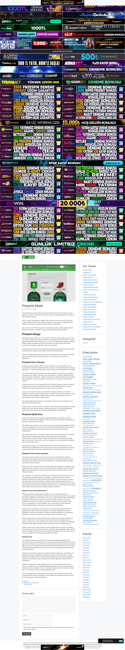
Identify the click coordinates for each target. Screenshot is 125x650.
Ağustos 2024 (87, 560)
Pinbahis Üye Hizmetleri (90, 324)
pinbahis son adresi (95, 482)
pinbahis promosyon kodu (93, 476)
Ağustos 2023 (87, 589)
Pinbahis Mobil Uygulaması (90, 460)
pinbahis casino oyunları (89, 404)
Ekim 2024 (86, 555)
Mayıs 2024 (86, 567)
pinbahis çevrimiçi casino (89, 506)
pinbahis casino (87, 408)
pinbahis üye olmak (94, 512)
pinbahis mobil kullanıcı (87, 458)
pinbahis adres (86, 381)
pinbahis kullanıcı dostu (87, 445)
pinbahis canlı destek (89, 402)
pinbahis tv (96, 488)
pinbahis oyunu (96, 466)
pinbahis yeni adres (88, 498)
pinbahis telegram (88, 486)
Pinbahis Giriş (87, 272)
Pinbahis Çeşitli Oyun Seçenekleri (92, 302)
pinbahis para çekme (89, 471)
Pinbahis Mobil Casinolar (90, 299)
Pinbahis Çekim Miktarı (89, 294)
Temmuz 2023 (87, 592)
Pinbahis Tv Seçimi (88, 284)
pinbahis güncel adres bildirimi (88, 425)
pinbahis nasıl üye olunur (97, 465)
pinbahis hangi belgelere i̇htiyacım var (90, 435)
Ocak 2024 (86, 577)
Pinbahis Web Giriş (88, 277)
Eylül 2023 (86, 587)
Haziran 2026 (87, 537)
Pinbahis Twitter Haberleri (90, 297)
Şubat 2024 (86, 574)
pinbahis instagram (89, 437)
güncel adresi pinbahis (88, 372)
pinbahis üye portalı (86, 514)
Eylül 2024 (86, 557)
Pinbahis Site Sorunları (89, 312)
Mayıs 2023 (86, 597)
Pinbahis (26, 581)
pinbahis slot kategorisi (87, 482)
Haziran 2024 (87, 565)
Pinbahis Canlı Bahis (90, 397)
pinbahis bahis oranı (97, 389)
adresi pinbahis (87, 356)
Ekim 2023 (86, 584)
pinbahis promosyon (90, 473)
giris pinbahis (87, 368)
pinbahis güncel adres (88, 423)
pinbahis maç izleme (89, 451)
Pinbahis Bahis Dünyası (89, 314)
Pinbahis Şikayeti (88, 321)
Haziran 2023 (87, 594)
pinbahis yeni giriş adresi (89, 504)
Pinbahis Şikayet (88, 516)
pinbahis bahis (88, 387)
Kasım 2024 (86, 552)
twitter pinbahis (88, 518)
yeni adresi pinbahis (90, 520)
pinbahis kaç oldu (88, 443)
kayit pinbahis (88, 377)
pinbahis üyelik (87, 508)
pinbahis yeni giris (89, 502)
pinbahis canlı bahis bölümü (88, 398)
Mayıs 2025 (86, 545)
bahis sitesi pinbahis (91, 359)
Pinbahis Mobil (34, 582)
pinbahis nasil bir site (91, 463)
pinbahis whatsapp (88, 496)
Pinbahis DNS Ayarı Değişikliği (91, 326)
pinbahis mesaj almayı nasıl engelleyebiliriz (91, 524)
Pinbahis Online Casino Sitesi (91, 319)
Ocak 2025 (86, 550)
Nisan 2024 (86, 570)
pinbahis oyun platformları (87, 466)
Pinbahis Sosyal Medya (89, 304)
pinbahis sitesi (96, 480)
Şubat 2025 (86, 547)
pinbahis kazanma (97, 441)
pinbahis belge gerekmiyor (88, 394)
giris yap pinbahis (88, 370)
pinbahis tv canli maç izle (90, 492)
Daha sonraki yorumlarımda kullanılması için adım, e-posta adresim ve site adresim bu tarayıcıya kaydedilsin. (49, 628)
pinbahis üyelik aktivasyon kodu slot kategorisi (91, 510)
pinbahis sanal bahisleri (97, 477)
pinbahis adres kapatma (87, 385)
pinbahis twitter (87, 494)
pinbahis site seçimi (86, 480)
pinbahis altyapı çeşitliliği (97, 385)
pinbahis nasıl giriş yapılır (87, 465)
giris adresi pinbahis (89, 366)
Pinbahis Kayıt (88, 441)
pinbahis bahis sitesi (92, 392)
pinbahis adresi (89, 383)
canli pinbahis (87, 361)
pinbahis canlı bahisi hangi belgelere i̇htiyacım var (92, 400)
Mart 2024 (86, 572)
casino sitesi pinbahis (92, 363)
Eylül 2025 (86, 540)
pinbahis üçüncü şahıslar (95, 514)
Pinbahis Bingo (27, 582)
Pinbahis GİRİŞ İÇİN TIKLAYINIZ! (63, 51)
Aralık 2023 (86, 579)
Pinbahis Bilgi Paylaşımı (89, 307)
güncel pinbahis (89, 374)
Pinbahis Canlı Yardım (89, 309)
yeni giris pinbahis (87, 522)
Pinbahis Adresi (87, 270)
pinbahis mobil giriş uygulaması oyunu (90, 456)
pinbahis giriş (89, 416)
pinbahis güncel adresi (91, 427)
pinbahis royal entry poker (87, 477)
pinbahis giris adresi (91, 410)
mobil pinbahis (87, 379)
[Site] (31, 88)
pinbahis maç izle (88, 449)
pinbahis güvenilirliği (88, 431)
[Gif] (62, 123)
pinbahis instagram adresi (87, 439)
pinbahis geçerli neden (96, 408)
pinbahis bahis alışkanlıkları (88, 389)
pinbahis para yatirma (90, 469)
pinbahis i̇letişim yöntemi (97, 439)
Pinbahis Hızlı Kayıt (88, 317)
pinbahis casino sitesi (88, 406)
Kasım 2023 (86, 582)
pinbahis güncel (89, 421)
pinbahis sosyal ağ (87, 484)
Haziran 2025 (87, 542)
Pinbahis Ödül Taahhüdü (90, 280)
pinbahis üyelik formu (87, 512)
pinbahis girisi (89, 413)
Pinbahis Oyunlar (28, 584)
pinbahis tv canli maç (89, 490)
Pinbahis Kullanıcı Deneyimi (91, 282)
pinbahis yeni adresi (88, 500)
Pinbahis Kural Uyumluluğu (90, 289)
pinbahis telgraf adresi (87, 488)
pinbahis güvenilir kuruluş (87, 429)
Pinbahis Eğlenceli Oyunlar (90, 287)
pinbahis (94, 379)
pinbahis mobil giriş (88, 453)
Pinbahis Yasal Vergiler (89, 275)
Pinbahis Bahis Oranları (89, 329)
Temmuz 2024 (87, 562)
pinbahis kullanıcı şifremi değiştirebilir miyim (91, 447)
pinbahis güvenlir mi (90, 433)
